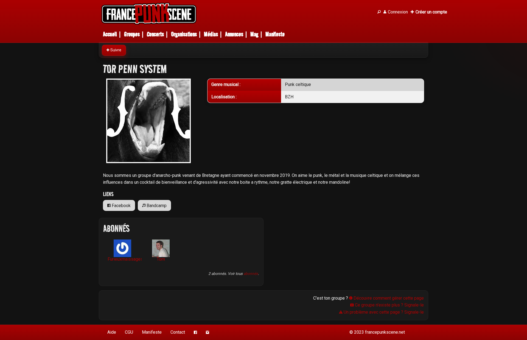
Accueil (110, 34)
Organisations (184, 34)
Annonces (234, 34)
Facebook (121, 205)
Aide (111, 332)
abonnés (250, 273)
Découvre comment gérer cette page (388, 298)
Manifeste (275, 34)
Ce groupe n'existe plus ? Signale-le (389, 305)
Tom (161, 259)
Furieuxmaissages (125, 259)
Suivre (115, 50)
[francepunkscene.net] (236, 13)
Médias (211, 34)
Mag (254, 34)
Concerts (155, 34)
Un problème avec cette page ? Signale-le (383, 312)
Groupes (132, 34)
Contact (177, 332)
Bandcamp (156, 205)
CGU (129, 332)
